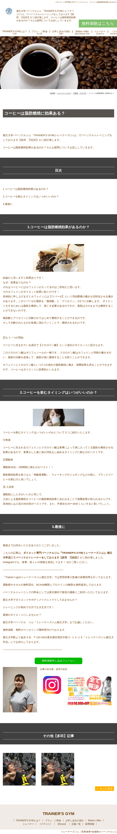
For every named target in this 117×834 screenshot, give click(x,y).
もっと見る (106, 788)
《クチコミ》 (45, 824)
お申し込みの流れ (61, 31)
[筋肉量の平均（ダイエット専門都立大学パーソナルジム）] (57, 769)
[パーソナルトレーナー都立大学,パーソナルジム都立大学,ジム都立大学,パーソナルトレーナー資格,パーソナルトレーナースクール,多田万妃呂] (52, 695)
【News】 (62, 824)
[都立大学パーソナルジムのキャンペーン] (90, 713)
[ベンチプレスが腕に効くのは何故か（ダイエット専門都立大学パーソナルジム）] (19, 769)
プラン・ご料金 (40, 31)
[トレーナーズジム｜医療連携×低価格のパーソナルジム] (9, 11)
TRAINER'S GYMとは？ (14, 31)
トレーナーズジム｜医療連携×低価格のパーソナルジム (89, 831)
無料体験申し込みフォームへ (58, 660)
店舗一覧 (76, 824)
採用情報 (89, 824)
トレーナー (100, 31)
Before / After (82, 31)
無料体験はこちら (98, 23)
